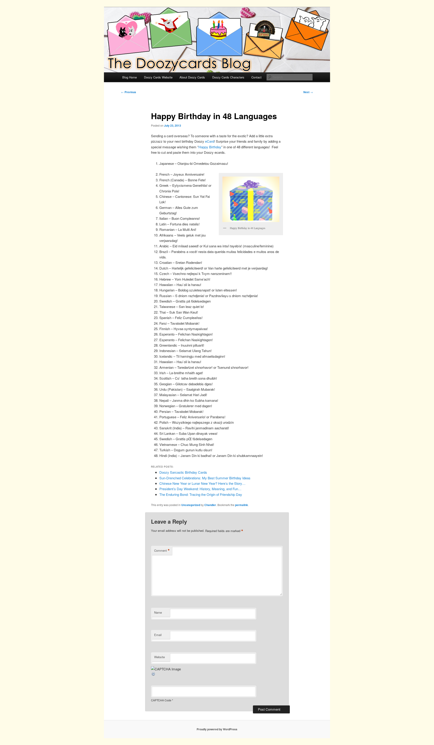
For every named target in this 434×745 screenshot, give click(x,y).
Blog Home (129, 77)
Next (308, 92)
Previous (128, 92)
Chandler (210, 505)
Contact (256, 77)
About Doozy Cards (192, 77)
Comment (162, 550)
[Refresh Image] (153, 674)
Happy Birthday (209, 146)
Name (158, 612)
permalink (241, 505)
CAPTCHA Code (161, 700)
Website (159, 657)
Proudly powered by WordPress (217, 729)
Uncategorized (190, 505)
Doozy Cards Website (158, 77)
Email (158, 635)
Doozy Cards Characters (228, 77)
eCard (209, 141)
